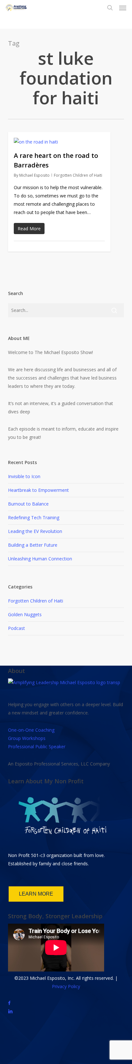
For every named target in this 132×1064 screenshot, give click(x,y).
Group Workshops (26, 738)
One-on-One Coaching (31, 730)
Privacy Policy (66, 986)
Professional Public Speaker (36, 746)
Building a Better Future (32, 545)
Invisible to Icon (24, 476)
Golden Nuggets (25, 614)
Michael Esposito (34, 175)
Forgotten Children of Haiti (78, 175)
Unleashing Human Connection (40, 559)
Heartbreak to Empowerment (38, 490)
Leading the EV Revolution (35, 531)
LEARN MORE (36, 894)
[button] (122, 7)
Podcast (16, 628)
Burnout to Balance (28, 504)
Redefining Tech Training (33, 517)
